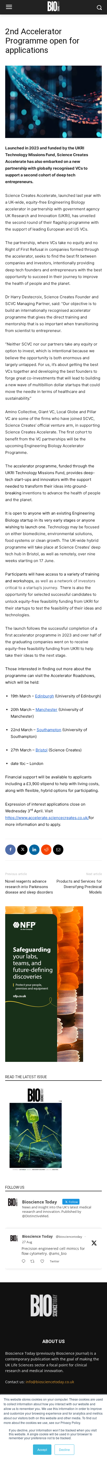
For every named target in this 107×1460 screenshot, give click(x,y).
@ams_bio (57, 1253)
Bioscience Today (37, 1236)
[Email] (58, 850)
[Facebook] (10, 850)
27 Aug (27, 1242)
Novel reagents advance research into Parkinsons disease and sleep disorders (29, 887)
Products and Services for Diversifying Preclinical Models (79, 887)
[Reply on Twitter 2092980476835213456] (24, 1261)
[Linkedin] (34, 850)
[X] (22, 850)
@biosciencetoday (69, 1236)
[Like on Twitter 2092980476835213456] (44, 1261)
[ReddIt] (46, 850)
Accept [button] (42, 1449)
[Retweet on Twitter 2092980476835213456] (34, 1261)
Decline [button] (64, 1449)
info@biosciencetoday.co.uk (50, 1381)
